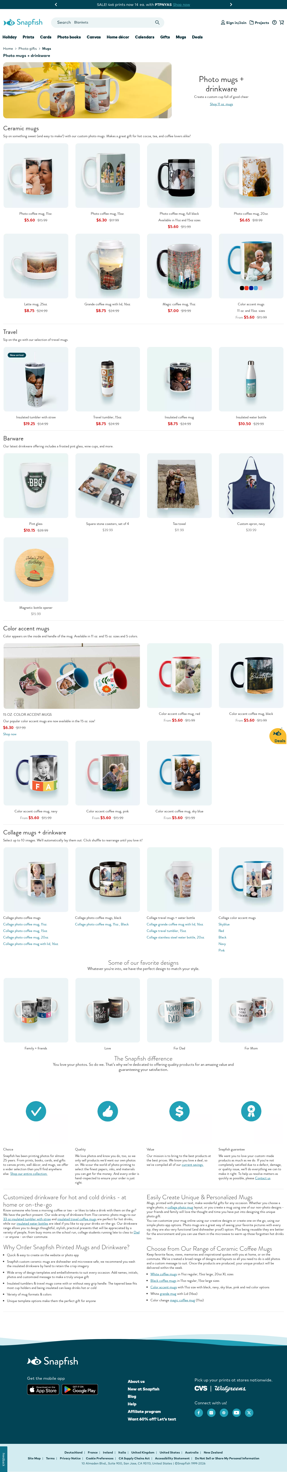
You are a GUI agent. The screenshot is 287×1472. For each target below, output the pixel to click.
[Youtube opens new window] (238, 1410)
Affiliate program (144, 1411)
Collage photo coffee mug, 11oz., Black (102, 924)
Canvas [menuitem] (94, 37)
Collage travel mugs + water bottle (171, 917)
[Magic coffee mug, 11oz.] (179, 265)
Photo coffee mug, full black (179, 213)
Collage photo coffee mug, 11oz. (25, 924)
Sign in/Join (236, 22)
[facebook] (201, 1410)
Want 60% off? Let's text (152, 1419)
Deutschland (74, 1452)
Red (221, 931)
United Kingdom (143, 1452)
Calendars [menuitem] (144, 37)
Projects (262, 22)
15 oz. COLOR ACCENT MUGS (27, 714)
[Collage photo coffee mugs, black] (108, 879)
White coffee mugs (163, 1274)
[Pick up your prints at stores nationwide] (201, 1388)
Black (222, 937)
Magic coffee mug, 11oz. (179, 304)
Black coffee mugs (163, 1280)
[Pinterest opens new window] (226, 1410)
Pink (222, 950)
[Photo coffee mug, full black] (179, 175)
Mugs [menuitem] (181, 37)
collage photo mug (180, 1207)
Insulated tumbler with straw (36, 417)
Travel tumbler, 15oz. (107, 417)
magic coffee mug (182, 1300)
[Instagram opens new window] (213, 1410)
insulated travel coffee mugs (76, 1219)
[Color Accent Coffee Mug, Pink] (108, 772)
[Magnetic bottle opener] (36, 569)
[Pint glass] (36, 485)
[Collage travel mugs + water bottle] (179, 879)
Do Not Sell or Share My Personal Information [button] (227, 1458)
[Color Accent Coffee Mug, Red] (179, 675)
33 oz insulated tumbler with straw (27, 1219)
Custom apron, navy (251, 523)
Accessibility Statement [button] (172, 1458)
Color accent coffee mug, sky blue (179, 811)
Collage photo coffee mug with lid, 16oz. (31, 944)
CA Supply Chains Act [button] (134, 1458)
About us (136, 1381)
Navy (222, 944)
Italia (122, 1452)
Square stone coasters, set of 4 (107, 523)
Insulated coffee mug (179, 417)
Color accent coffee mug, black (251, 713)
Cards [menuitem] (45, 37)
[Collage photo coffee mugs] (36, 879)
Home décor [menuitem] (118, 37)
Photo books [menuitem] (69, 37)
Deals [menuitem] (197, 37)
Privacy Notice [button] (70, 1458)
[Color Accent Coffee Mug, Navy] (36, 772)
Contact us (262, 1178)
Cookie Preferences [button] (99, 1458)
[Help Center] (274, 22)
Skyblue (224, 924)
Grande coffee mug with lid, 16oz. (107, 304)
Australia (192, 1452)
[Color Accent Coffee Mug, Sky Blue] (179, 772)
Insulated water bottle (251, 417)
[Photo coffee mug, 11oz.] (36, 175)
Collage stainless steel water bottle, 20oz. (176, 937)
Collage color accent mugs (237, 917)
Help (132, 1403)
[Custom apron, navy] (251, 485)
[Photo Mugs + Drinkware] (143, 90)
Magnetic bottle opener (36, 607)
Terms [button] (50, 1458)
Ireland (108, 1452)
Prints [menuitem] (28, 37)
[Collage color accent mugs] (251, 879)
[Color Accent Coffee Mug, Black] (251, 675)
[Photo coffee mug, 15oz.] (108, 175)
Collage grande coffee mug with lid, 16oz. (175, 924)
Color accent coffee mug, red (179, 713)
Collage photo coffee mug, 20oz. (26, 937)
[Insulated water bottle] (251, 378)
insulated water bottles (32, 1223)
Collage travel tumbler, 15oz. (167, 931)
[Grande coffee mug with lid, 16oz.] (108, 265)
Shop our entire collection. (28, 1173)
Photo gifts (27, 48)
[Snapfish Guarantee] (251, 1110)
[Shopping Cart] (281, 22)
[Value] (179, 1110)
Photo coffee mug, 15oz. (107, 213)
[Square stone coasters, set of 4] (108, 485)
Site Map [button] (34, 1458)
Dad (137, 1232)
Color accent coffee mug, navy (35, 811)
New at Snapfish (143, 1389)
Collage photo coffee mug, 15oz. (25, 931)
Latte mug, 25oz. (36, 304)
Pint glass (35, 523)
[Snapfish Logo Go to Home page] (22, 22)
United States (170, 1452)
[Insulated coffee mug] (179, 378)
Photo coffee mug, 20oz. (251, 213)
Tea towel (179, 523)
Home (8, 48)
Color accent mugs (251, 304)
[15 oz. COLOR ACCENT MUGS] (71, 675)
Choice (8, 1149)
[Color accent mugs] (251, 265)
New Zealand (213, 1452)
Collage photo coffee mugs (22, 917)
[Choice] (36, 1110)
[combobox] (107, 22)
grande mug (168, 1293)
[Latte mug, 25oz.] (36, 265)
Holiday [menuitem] (10, 37)
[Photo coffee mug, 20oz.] (251, 175)
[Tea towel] (179, 485)
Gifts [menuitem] (165, 37)
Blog (132, 1396)
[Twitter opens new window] (251, 1410)
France (93, 1452)
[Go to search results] (157, 22)
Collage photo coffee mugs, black (98, 917)
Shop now (187, 4)
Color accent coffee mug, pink (107, 811)
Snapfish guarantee (232, 1149)
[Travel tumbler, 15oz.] (108, 378)
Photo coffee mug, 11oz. (35, 213)
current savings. (193, 1164)
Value (150, 1149)
